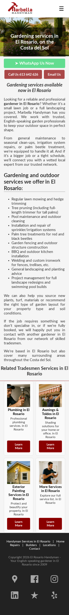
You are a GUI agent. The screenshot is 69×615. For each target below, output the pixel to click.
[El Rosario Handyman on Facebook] (34, 585)
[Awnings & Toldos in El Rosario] (50, 395)
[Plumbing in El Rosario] (18, 395)
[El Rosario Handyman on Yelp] (54, 601)
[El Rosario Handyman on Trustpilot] (34, 601)
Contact (34, 548)
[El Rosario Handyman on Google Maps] (14, 585)
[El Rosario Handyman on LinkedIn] (14, 601)
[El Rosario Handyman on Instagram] (54, 585)
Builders (31, 545)
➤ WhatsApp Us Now (34, 63)
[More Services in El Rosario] (50, 472)
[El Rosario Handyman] (21, 8)
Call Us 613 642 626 (23, 74)
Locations (49, 545)
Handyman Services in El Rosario (28, 541)
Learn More (18, 446)
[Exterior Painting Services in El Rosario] (18, 472)
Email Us (54, 74)
